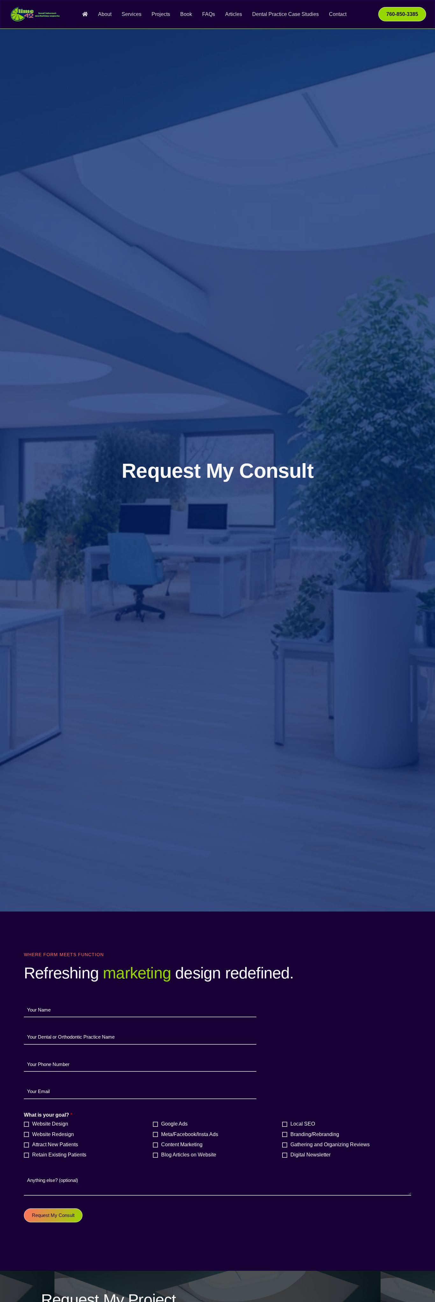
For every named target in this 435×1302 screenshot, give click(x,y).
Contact (337, 14)
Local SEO (302, 1124)
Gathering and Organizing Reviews (330, 1144)
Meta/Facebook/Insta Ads (189, 1134)
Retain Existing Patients (59, 1154)
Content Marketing (182, 1144)
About (104, 14)
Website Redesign (53, 1134)
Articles (233, 14)
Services (131, 14)
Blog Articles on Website (188, 1154)
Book (186, 14)
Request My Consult (53, 1215)
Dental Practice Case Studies (285, 14)
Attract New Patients (55, 1144)
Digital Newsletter (310, 1154)
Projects (161, 14)
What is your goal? (48, 1115)
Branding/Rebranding (314, 1134)
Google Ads (174, 1124)
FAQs (208, 14)
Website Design (50, 1124)
